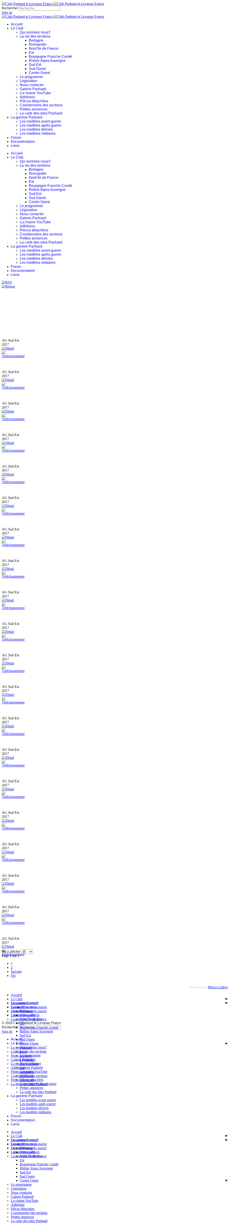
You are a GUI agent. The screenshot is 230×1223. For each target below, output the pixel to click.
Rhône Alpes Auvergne (47, 61)
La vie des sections (35, 36)
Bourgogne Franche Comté (50, 56)
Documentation (23, 141)
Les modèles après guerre (40, 125)
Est (31, 52)
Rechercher (10, 8)
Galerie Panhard (33, 89)
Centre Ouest (39, 73)
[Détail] (8, 348)
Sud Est (35, 65)
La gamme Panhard (26, 117)
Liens (15, 146)
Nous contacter (32, 85)
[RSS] (7, 282)
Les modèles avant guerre (40, 121)
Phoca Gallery (218, 987)
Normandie (37, 44)
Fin (13, 975)
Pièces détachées (34, 101)
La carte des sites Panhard (41, 113)
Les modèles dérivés (36, 129)
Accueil (17, 24)
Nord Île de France (43, 48)
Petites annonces (33, 109)
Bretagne (36, 40)
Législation (28, 81)
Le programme (31, 77)
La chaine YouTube (35, 93)
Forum (16, 137)
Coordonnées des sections (41, 105)
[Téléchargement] (13, 356)
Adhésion (27, 97)
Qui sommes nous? (35, 32)
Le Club (17, 28)
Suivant (16, 971)
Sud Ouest (37, 69)
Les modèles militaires (37, 133)
